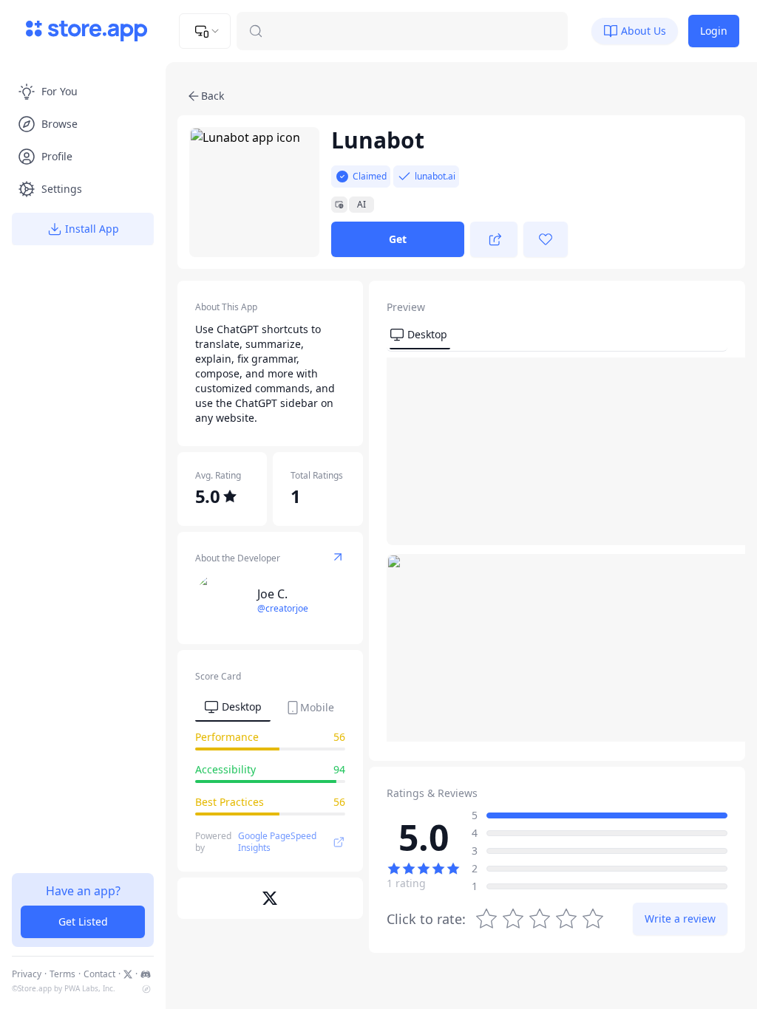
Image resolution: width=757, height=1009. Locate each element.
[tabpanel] (270, 775)
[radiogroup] (540, 919)
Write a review (680, 918)
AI (361, 205)
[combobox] (205, 31)
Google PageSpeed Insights (277, 842)
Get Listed (83, 921)
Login (713, 31)
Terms (62, 974)
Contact (99, 974)
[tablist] (269, 706)
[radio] (593, 919)
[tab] (233, 708)
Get (398, 239)
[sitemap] (146, 989)
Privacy (26, 974)
